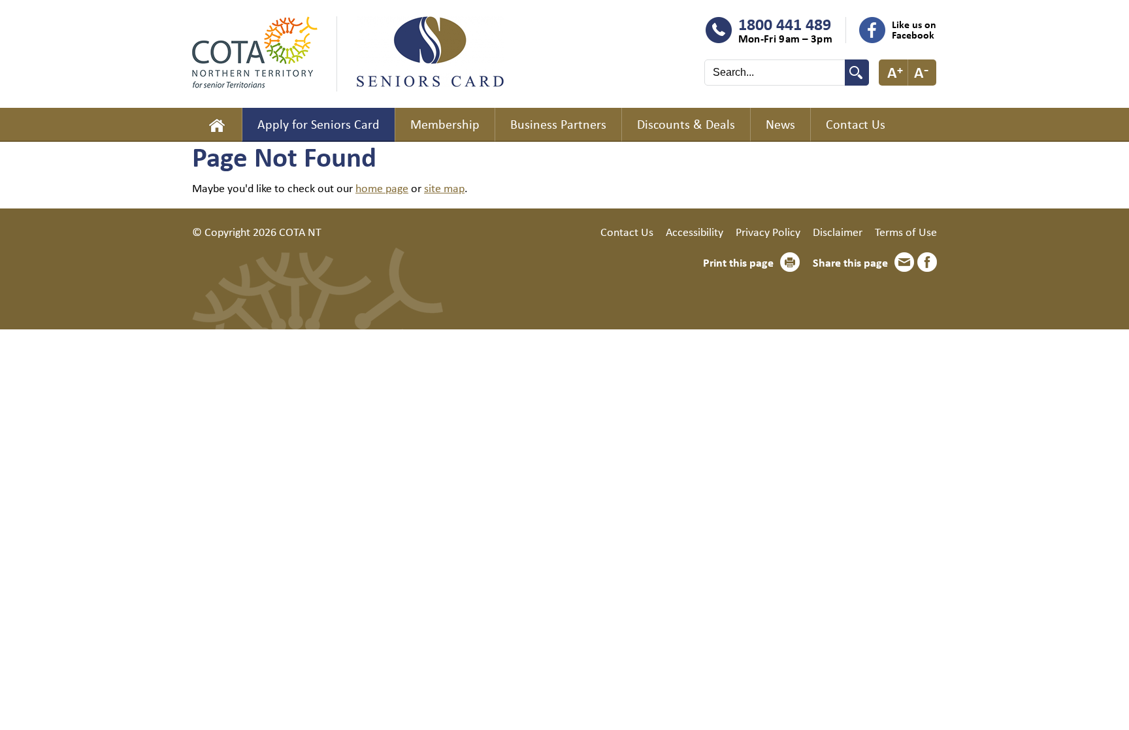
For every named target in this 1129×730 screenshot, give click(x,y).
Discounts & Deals (686, 124)
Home (217, 125)
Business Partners (558, 124)
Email (904, 262)
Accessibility (694, 231)
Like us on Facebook (914, 29)
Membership (445, 124)
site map (444, 187)
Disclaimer (837, 231)
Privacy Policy (768, 231)
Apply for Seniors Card (318, 124)
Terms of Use (906, 231)
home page (381, 187)
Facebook (927, 262)
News (780, 124)
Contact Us (855, 124)
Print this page (738, 262)
